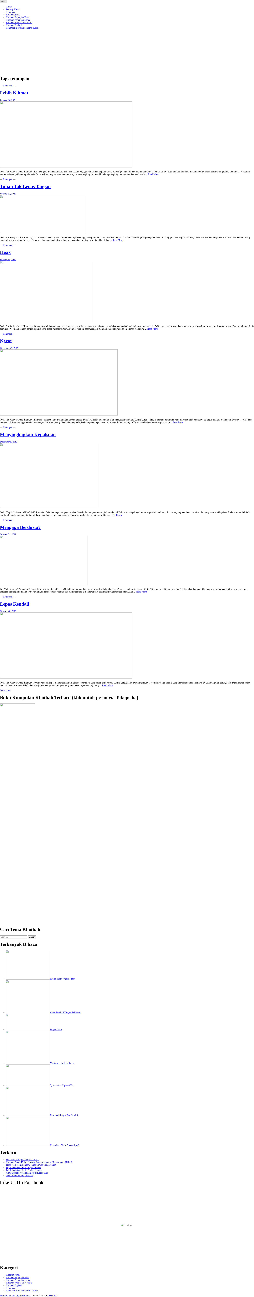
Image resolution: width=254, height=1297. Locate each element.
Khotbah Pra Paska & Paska (19, 22)
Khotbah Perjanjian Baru (17, 17)
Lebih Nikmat (14, 92)
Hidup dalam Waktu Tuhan (62, 978)
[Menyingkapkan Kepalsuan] (49, 507)
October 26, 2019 (8, 611)
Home (9, 6)
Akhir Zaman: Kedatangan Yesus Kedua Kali (27, 1173)
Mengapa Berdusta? (20, 527)
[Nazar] (59, 414)
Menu (3, 1)
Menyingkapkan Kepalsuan (28, 434)
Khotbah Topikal (14, 25)
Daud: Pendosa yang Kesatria (19, 1175)
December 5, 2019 (8, 441)
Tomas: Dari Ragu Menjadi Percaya (22, 1159)
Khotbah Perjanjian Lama (18, 20)
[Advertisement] (127, 52)
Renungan (10, 12)
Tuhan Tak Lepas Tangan (25, 186)
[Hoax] (46, 321)
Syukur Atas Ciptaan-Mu (61, 1085)
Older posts (5, 690)
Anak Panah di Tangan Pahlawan (65, 1012)
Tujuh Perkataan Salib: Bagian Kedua (23, 1167)
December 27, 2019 (9, 348)
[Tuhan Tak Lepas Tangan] (42, 232)
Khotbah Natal (13, 14)
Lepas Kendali (14, 604)
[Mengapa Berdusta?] (43, 584)
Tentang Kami (12, 9)
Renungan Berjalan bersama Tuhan (22, 28)
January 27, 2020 (8, 100)
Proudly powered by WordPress (15, 1295)
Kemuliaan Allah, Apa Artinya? (64, 1145)
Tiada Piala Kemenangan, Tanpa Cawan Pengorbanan (31, 1165)
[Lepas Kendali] (66, 677)
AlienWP (52, 1295)
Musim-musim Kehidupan (62, 1063)
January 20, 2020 (8, 193)
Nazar (6, 341)
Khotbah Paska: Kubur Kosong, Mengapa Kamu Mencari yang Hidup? (39, 1162)
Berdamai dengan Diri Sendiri (64, 1115)
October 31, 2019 (8, 534)
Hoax (5, 252)
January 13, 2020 (8, 259)
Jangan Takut (56, 1029)
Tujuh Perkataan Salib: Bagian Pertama (24, 1170)
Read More (153, 174)
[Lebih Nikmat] (66, 166)
